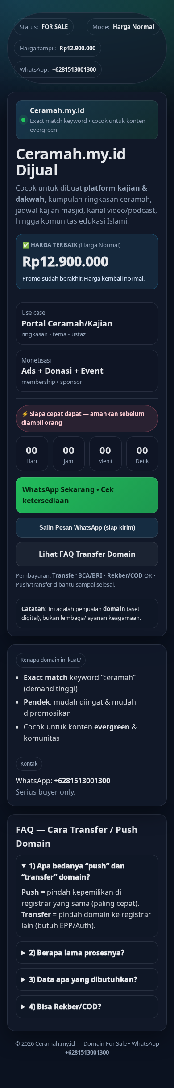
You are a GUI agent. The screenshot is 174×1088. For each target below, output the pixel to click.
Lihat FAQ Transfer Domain (87, 554)
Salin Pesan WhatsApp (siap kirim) (87, 527)
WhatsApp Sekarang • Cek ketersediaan (68, 495)
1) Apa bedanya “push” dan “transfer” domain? (73, 871)
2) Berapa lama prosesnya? (76, 953)
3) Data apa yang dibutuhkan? (83, 979)
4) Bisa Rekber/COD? (65, 1006)
